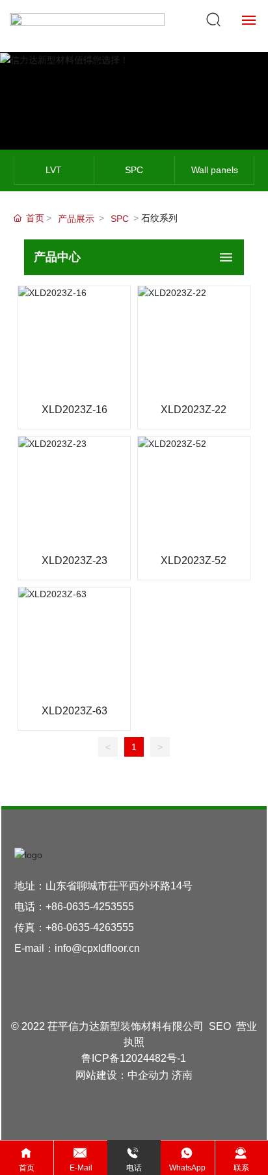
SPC (134, 170)
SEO (220, 1026)
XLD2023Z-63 (74, 710)
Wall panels (214, 170)
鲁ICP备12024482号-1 (133, 1058)
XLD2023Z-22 (193, 409)
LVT (54, 170)
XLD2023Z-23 (74, 560)
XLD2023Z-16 (74, 409)
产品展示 (76, 218)
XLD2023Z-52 (193, 560)
